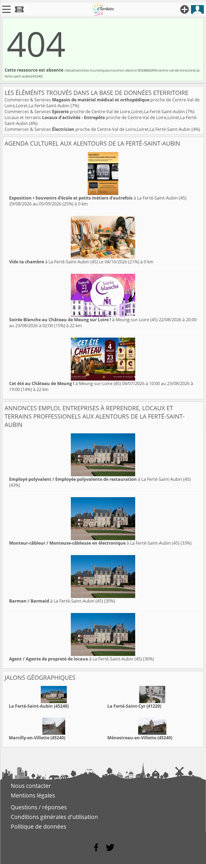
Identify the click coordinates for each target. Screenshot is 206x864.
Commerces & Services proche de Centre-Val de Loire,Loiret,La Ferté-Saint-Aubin (95, 112)
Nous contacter (31, 785)
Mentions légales (33, 795)
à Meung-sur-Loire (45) (83, 320)
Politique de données (38, 826)
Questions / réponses (39, 807)
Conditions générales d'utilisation (54, 817)
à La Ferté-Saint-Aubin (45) (97, 198)
